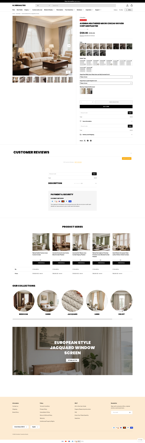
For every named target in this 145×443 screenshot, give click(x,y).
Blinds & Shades (48, 9)
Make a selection (113, 102)
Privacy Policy (43, 409)
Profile (121, 10)
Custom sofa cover (37, 9)
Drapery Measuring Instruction (83, 409)
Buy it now (106, 106)
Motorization (59, 9)
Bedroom (23, 314)
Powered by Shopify (24, 434)
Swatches (77, 418)
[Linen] (97, 301)
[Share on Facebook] (87, 140)
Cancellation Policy (45, 412)
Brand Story (15, 412)
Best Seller (20, 9)
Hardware (79, 9)
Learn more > (78, 1)
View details (41, 263)
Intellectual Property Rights (47, 421)
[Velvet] (121, 301)
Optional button (72, 360)
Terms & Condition (45, 406)
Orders (115, 10)
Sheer (48, 314)
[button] (131, 5)
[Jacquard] (72, 301)
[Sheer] (48, 301)
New (13, 9)
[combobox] (75, 5)
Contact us (15, 406)
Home (13, 13)
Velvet (121, 314)
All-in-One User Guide (80, 406)
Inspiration (88, 9)
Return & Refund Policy (46, 415)
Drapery (26, 9)
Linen (97, 314)
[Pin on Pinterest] (90, 140)
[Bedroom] (23, 301)
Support (97, 9)
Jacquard (72, 314)
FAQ (76, 412)
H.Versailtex (82, 17)
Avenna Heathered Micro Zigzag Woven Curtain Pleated (31, 13)
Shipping (82, 35)
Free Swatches (69, 9)
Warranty (42, 418)
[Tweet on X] (84, 140)
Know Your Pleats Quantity (82, 415)
